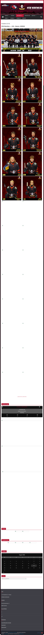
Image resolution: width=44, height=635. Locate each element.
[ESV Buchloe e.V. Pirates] (22, 3)
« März (3, 572)
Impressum (4, 625)
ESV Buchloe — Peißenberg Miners (22, 406)
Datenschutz (4, 627)
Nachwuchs (19, 15)
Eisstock (33, 15)
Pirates (6, 15)
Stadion (12, 18)
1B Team (12, 15)
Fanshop (24, 18)
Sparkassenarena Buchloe (22, 411)
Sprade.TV (19, 18)
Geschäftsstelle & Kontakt (6, 622)
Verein (6, 18)
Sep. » (41, 572)
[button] (8, 15)
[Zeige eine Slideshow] (22, 396)
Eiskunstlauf (27, 15)
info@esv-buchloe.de (5, 597)
